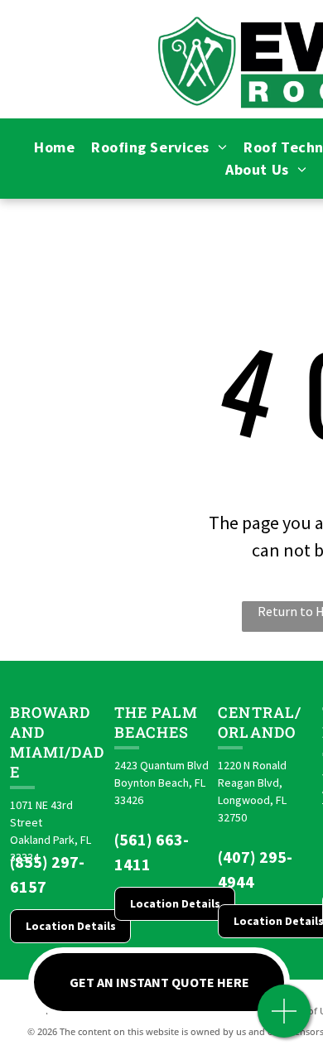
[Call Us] (284, 1019)
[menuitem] (54, 147)
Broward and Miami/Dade (57, 742)
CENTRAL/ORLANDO (259, 722)
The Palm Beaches (156, 722)
